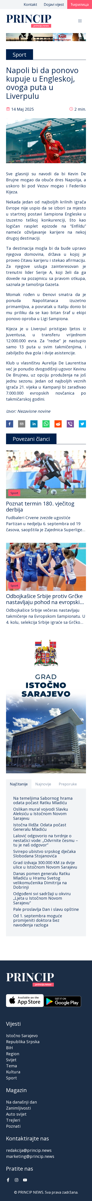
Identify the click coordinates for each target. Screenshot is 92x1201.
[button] (80, 21)
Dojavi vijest (54, 4)
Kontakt (30, 4)
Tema (11, 1065)
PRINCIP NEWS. (31, 1192)
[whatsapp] (46, 423)
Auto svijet (16, 1114)
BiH (9, 1047)
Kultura (13, 1071)
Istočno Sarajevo (22, 1035)
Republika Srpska (23, 1041)
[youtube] (25, 1180)
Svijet (11, 1059)
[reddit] (58, 423)
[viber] (70, 423)
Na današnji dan (21, 1102)
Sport (14, 493)
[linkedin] (34, 423)
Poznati (13, 1126)
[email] (21, 423)
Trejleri (13, 1120)
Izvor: (11, 411)
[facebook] (9, 423)
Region (12, 1053)
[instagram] (17, 1180)
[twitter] (82, 423)
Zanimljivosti (18, 1108)
